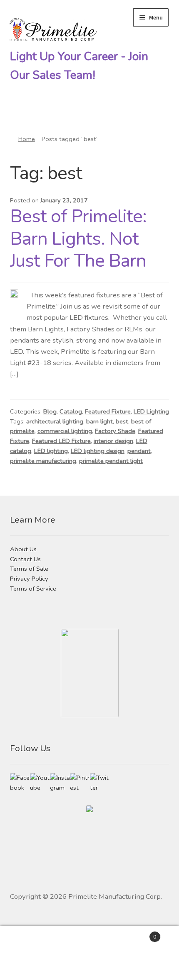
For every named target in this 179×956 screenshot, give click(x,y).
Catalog (71, 411)
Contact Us (25, 559)
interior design (113, 441)
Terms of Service (33, 588)
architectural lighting (54, 421)
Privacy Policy (29, 578)
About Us (23, 549)
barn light (99, 421)
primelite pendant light (111, 461)
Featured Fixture (108, 411)
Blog (50, 411)
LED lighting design (97, 451)
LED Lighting (151, 411)
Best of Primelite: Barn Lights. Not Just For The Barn (78, 238)
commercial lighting (64, 431)
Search (89, 941)
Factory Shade (115, 431)
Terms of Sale (29, 568)
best (122, 421)
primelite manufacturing (43, 461)
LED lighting (51, 451)
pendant (139, 451)
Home (26, 139)
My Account (30, 941)
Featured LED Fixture (61, 441)
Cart (138, 933)
